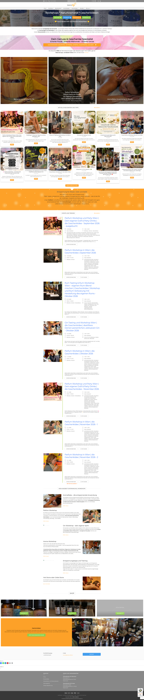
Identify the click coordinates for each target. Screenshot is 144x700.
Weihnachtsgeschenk (71, 237)
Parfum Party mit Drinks (72, 94)
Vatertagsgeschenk (88, 307)
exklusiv (83, 233)
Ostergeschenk (81, 235)
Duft (98, 232)
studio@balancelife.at (68, 655)
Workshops (50, 8)
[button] (98, 1)
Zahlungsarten (46, 683)
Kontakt (86, 52)
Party (70, 236)
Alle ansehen (97, 107)
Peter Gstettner (75, 236)
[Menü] (142, 689)
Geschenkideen (75, 8)
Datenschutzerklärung (68, 695)
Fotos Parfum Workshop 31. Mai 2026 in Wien (60, 171)
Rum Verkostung (91, 305)
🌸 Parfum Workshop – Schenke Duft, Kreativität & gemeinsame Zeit (12, 172)
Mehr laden (72, 185)
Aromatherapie (66, 8)
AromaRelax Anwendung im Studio (120, 99)
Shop (45, 8)
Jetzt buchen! (84, 277)
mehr (12, 144)
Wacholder (92, 338)
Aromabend (78, 232)
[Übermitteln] (76, 1)
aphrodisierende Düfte (71, 232)
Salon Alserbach (70, 230)
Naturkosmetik (58, 8)
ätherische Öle (90, 232)
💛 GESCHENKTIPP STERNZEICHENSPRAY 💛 (72, 21)
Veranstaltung (95, 230)
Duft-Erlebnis (69, 233)
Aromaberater (84, 232)
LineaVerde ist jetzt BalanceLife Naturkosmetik (107, 136)
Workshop (86, 230)
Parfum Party (89, 235)
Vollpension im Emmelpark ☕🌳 (84, 169)
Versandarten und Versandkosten (50, 681)
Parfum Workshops (72, 92)
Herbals (85, 304)
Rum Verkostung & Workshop (72, 98)
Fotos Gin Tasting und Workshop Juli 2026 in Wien (60, 136)
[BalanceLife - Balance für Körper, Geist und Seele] (72, 4)
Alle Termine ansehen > (72, 483)
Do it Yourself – (66, 100)
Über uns (87, 8)
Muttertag (75, 235)
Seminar (90, 230)
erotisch (79, 233)
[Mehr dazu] (65, 505)
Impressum (60, 695)
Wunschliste (46, 679)
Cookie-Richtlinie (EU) (81, 695)
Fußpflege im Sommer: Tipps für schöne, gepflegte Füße (36, 136)
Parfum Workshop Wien (89, 404)
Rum (95, 304)
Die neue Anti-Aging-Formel (84, 135)
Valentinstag (85, 236)
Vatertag (90, 306)
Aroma (85, 302)
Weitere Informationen (71, 244)
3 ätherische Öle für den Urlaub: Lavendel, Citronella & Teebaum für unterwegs (132, 170)
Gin (88, 337)
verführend (91, 236)
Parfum (85, 235)
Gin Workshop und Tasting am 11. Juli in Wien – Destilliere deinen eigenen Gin (36, 171)
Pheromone (80, 236)
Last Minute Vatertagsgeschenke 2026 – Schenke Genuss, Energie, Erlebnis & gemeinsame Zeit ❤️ (108, 173)
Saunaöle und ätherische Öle (24, 99)
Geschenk (88, 233)
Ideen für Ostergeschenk (89, 264)
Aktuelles (82, 8)
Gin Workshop (92, 337)
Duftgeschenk (75, 233)
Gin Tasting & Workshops (72, 96)
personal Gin (86, 338)
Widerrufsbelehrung (48, 685)
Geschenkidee (93, 233)
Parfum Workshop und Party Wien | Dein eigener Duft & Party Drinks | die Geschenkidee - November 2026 (82, 386)
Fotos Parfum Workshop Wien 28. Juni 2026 (132, 135)
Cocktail (95, 232)
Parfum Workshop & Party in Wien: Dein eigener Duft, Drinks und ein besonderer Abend (12, 136)
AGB (75, 695)
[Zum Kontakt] (46, 583)
